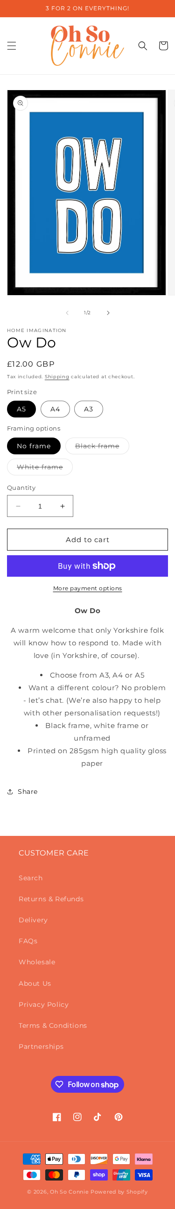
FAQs (28, 941)
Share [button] (28, 791)
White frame (45, 468)
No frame (34, 446)
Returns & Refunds (51, 899)
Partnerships (41, 1046)
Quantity (21, 487)
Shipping (57, 377)
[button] (11, 45)
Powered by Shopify (119, 1191)
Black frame (102, 447)
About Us (35, 983)
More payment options (87, 588)
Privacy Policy (44, 1004)
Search (31, 878)
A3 (88, 409)
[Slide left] (67, 313)
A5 (21, 409)
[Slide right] (108, 313)
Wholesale (37, 962)
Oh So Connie (69, 1191)
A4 (55, 409)
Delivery (33, 920)
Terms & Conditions (53, 1025)
